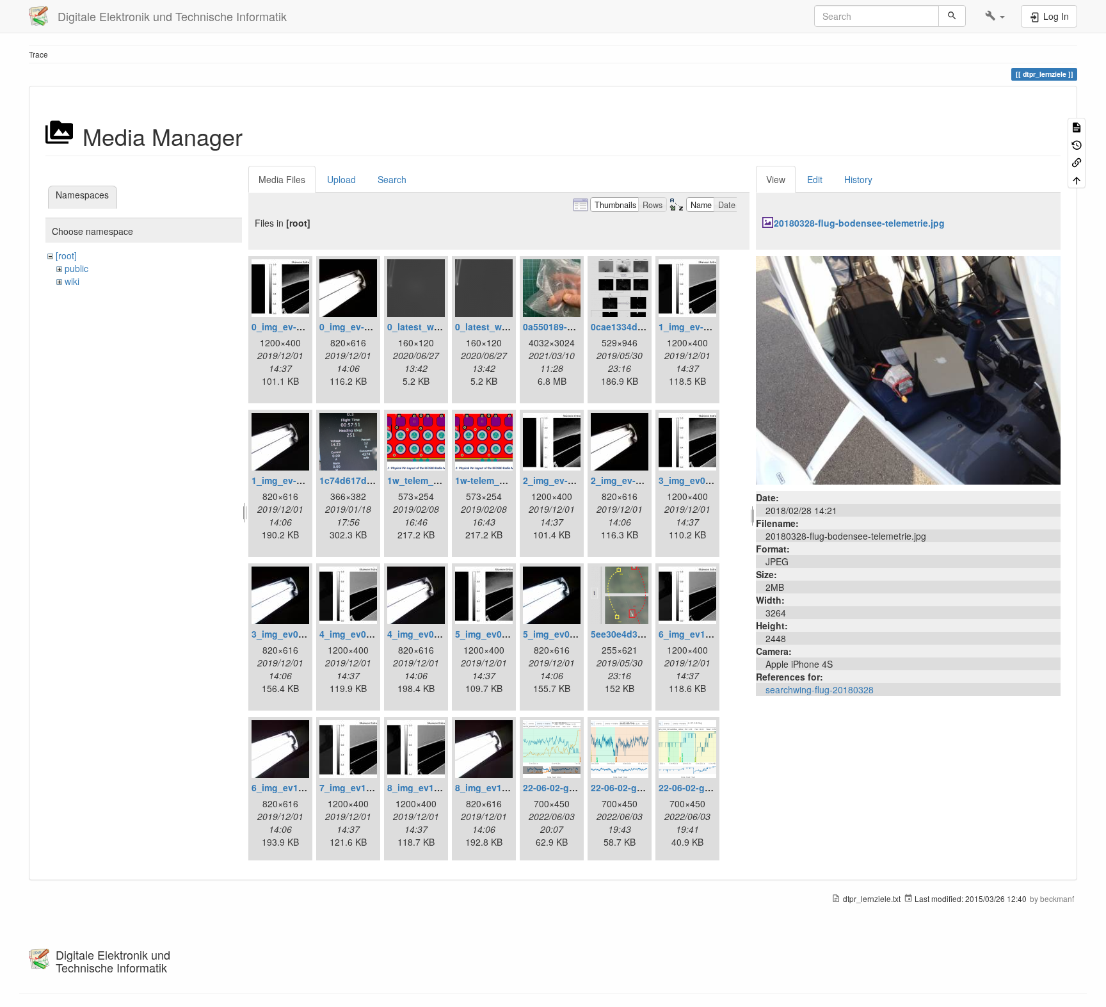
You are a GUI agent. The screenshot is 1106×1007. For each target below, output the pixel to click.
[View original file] (908, 368)
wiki (72, 281)
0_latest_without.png (501, 326)
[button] (994, 16)
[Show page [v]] (1076, 126)
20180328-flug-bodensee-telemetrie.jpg (859, 222)
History (858, 179)
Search (392, 179)
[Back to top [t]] (1076, 179)
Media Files (282, 179)
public (76, 268)
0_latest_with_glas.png (438, 326)
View (775, 179)
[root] (66, 255)
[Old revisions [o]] (1076, 144)
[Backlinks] (1076, 162)
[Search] (952, 16)
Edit (814, 179)
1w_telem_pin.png (427, 480)
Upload (341, 179)
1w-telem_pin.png (494, 480)
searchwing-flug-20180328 (819, 689)
